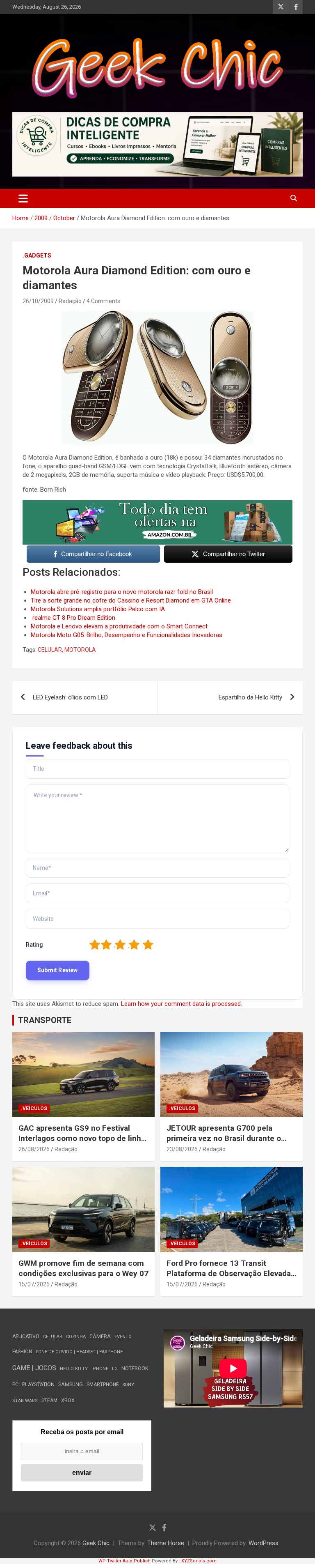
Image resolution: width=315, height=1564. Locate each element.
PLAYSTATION (38, 1384)
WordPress (263, 1543)
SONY (128, 1384)
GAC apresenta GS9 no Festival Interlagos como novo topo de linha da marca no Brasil (81, 1138)
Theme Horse (165, 1543)
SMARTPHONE (103, 1384)
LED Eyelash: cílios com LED (70, 697)
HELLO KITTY (74, 1368)
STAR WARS (25, 1400)
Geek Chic (96, 1543)
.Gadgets (37, 255)
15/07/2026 (34, 1284)
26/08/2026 (34, 1149)
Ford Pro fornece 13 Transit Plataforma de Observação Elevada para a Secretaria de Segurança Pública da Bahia (229, 1278)
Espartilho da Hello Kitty (250, 697)
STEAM (49, 1400)
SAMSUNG (70, 1384)
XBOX (68, 1400)
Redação (70, 301)
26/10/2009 (38, 301)
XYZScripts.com (199, 1561)
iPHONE (99, 1368)
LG (115, 1368)
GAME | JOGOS (34, 1368)
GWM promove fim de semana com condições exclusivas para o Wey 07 (83, 1268)
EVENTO (123, 1336)
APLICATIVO (25, 1336)
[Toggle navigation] (23, 198)
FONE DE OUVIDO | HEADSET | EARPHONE (79, 1352)
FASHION (22, 1352)
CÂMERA (100, 1336)
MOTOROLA (80, 649)
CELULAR (50, 649)
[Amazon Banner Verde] (157, 504)
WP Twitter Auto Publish (124, 1561)
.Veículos (34, 1108)
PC (15, 1384)
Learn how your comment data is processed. (181, 1003)
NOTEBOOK (134, 1368)
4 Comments (103, 301)
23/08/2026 (182, 1149)
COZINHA (76, 1336)
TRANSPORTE (44, 1020)
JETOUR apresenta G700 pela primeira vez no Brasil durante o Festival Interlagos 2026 (224, 1138)
